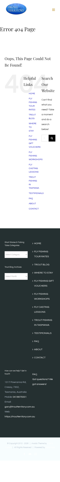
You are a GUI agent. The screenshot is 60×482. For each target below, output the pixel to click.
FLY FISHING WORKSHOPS (36, 156)
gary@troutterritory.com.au (20, 406)
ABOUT (32, 204)
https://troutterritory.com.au (20, 416)
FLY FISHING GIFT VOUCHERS (44, 283)
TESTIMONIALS (36, 193)
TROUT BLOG (41, 264)
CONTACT (34, 209)
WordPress (50, 447)
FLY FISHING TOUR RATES (41, 254)
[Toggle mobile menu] (53, 9)
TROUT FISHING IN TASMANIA (43, 322)
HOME (32, 93)
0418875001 (20, 397)
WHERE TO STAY (43, 272)
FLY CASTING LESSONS (34, 168)
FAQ (31, 198)
